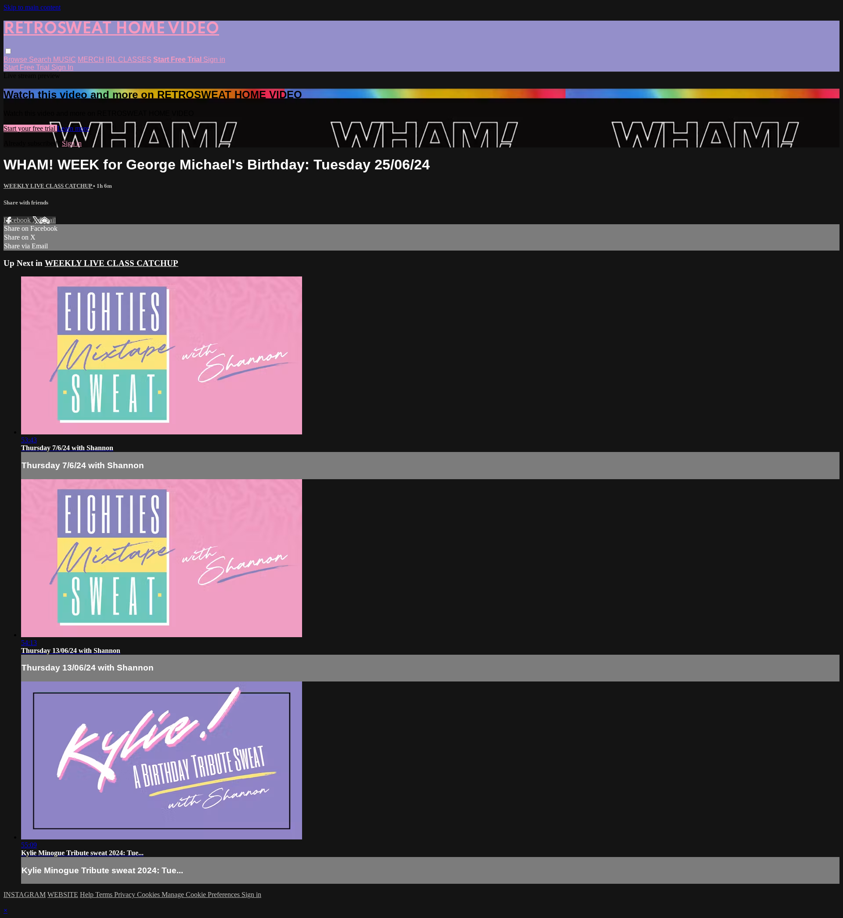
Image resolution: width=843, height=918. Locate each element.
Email (48, 220)
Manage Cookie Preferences (201, 894)
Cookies (149, 894)
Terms (104, 894)
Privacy (125, 894)
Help (87, 894)
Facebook (18, 220)
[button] (8, 51)
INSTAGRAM (25, 894)
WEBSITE (62, 894)
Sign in (214, 59)
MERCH (91, 59)
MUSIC (64, 59)
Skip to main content (32, 7)
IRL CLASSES (128, 59)
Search (41, 59)
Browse (16, 59)
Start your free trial (30, 128)
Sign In (62, 67)
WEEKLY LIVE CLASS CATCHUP (48, 186)
